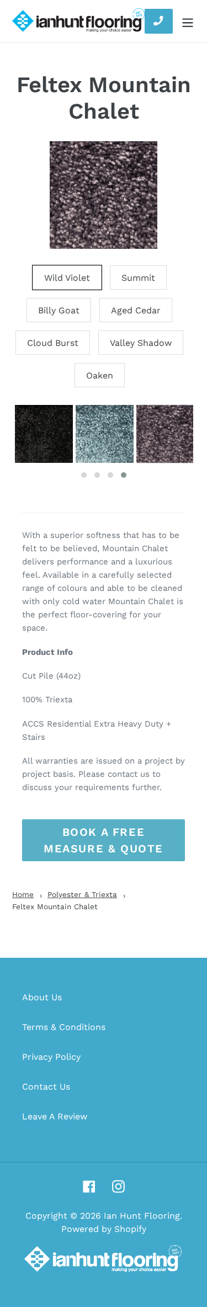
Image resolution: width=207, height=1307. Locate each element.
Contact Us (46, 1086)
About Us (42, 997)
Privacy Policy (51, 1057)
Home (23, 894)
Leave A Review (54, 1116)
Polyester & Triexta (82, 894)
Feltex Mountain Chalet (104, 98)
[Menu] (188, 21)
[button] (84, 475)
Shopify (130, 1229)
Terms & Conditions (63, 1027)
